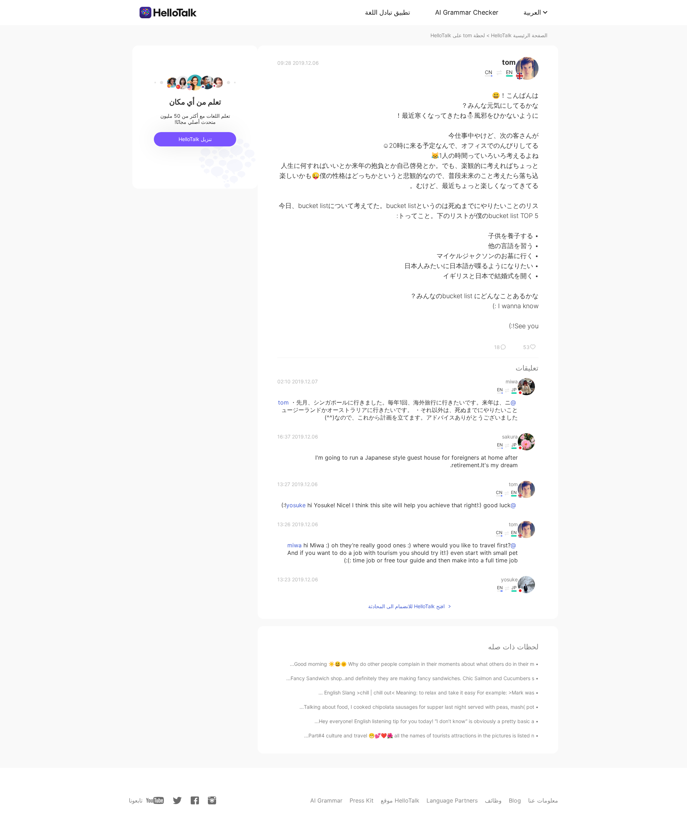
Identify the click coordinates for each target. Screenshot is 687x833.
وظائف (493, 800)
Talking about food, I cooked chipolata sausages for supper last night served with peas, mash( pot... (416, 707)
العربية (532, 12)
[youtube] (155, 800)
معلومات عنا (543, 800)
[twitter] (177, 800)
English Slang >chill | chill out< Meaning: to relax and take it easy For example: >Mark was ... (426, 692)
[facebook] (195, 800)
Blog (515, 800)
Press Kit (362, 800)
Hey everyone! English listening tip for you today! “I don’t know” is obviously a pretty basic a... (424, 721)
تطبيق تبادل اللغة (387, 12)
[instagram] (212, 800)
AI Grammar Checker (466, 12)
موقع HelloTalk (400, 800)
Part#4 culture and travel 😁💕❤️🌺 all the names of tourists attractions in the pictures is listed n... (419, 735)
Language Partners (452, 800)
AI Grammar (326, 800)
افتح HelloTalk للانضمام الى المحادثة (406, 606)
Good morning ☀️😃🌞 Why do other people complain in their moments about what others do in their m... (412, 664)
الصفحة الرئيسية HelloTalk (519, 35)
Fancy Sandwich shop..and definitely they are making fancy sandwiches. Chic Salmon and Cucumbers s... (410, 678)
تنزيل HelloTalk (195, 139)
